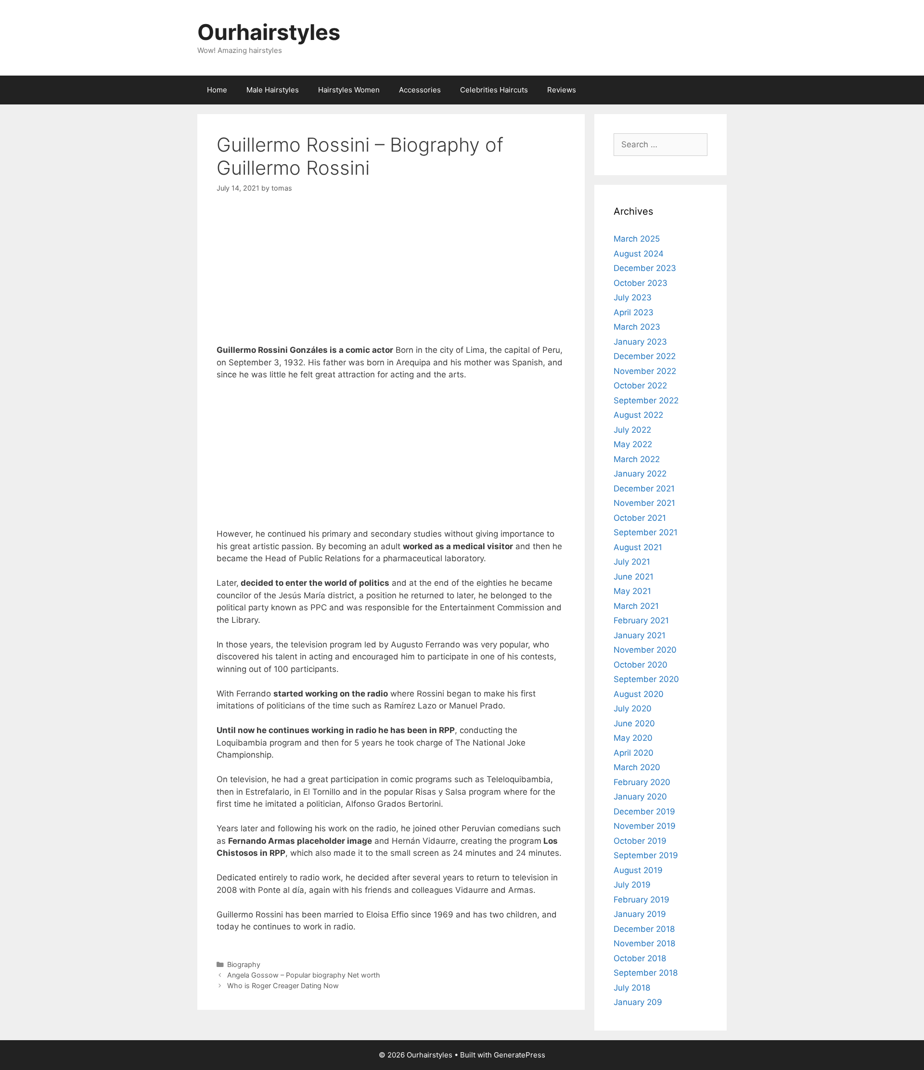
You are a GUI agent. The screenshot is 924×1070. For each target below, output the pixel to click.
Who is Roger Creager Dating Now (283, 985)
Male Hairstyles (272, 89)
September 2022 (646, 400)
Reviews (561, 89)
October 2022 (640, 385)
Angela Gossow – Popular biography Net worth (303, 975)
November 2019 (645, 826)
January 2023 (640, 342)
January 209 (638, 1002)
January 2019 (640, 914)
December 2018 (644, 929)
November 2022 (645, 371)
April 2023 (634, 312)
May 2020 (633, 738)
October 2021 (640, 518)
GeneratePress (519, 1054)
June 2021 (634, 576)
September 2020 (646, 679)
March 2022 (637, 459)
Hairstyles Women (349, 89)
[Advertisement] (391, 276)
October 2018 (640, 958)
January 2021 (640, 635)
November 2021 (644, 503)
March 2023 (637, 327)
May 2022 (633, 444)
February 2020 (642, 782)
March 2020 (637, 767)
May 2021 (632, 591)
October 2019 (640, 841)
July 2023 (633, 297)
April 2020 (634, 753)
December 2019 (644, 811)
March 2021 (636, 606)
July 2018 (632, 988)
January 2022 (640, 473)
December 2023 (645, 268)
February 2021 (641, 620)
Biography (243, 964)
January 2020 (640, 796)
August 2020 (639, 694)
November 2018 (644, 943)
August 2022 (638, 415)
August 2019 (638, 870)
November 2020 (645, 650)
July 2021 (632, 562)
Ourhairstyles (268, 32)
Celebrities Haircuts (494, 89)
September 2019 (646, 855)
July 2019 (632, 885)
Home (217, 89)
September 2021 (646, 532)
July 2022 (632, 430)
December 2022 (645, 356)
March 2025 (637, 239)
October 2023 (640, 283)
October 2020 (640, 665)
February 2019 (641, 899)
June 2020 (634, 723)
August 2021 (638, 547)
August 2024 (639, 253)
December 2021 (644, 488)
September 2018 (646, 973)
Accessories (420, 89)
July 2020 (633, 708)
